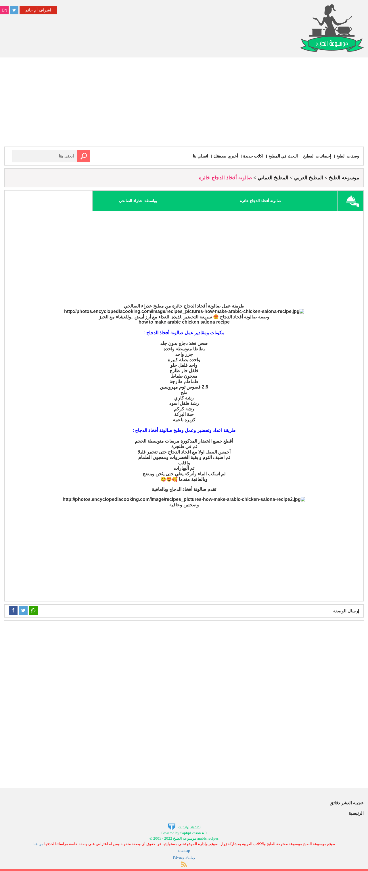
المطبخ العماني (273, 177)
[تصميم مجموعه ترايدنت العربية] (184, 826)
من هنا (38, 844)
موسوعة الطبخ (344, 177)
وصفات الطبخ (347, 156)
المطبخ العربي (308, 177)
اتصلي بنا (200, 156)
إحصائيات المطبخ (317, 156)
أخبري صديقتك (225, 156)
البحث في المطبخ (283, 156)
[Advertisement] (184, 103)
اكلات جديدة (253, 156)
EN (4, 10)
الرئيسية (356, 813)
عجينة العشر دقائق (347, 802)
